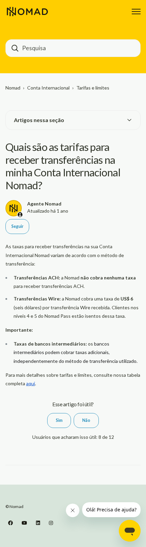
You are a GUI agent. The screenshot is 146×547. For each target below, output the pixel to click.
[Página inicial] (27, 11)
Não (86, 420)
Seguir (17, 226)
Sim (59, 420)
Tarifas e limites (92, 88)
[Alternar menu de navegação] (136, 11)
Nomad (12, 88)
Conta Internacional (48, 88)
